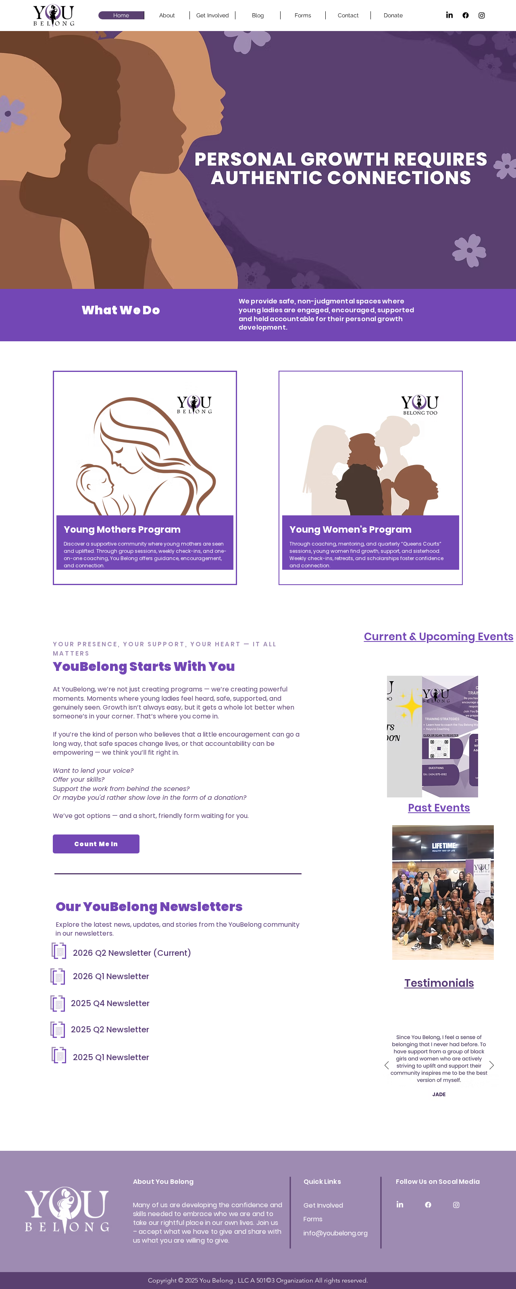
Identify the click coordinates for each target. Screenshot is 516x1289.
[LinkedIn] (449, 15)
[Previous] (408, 892)
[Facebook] (466, 15)
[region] (145, 478)
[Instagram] (482, 15)
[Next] (477, 892)
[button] (432, 736)
